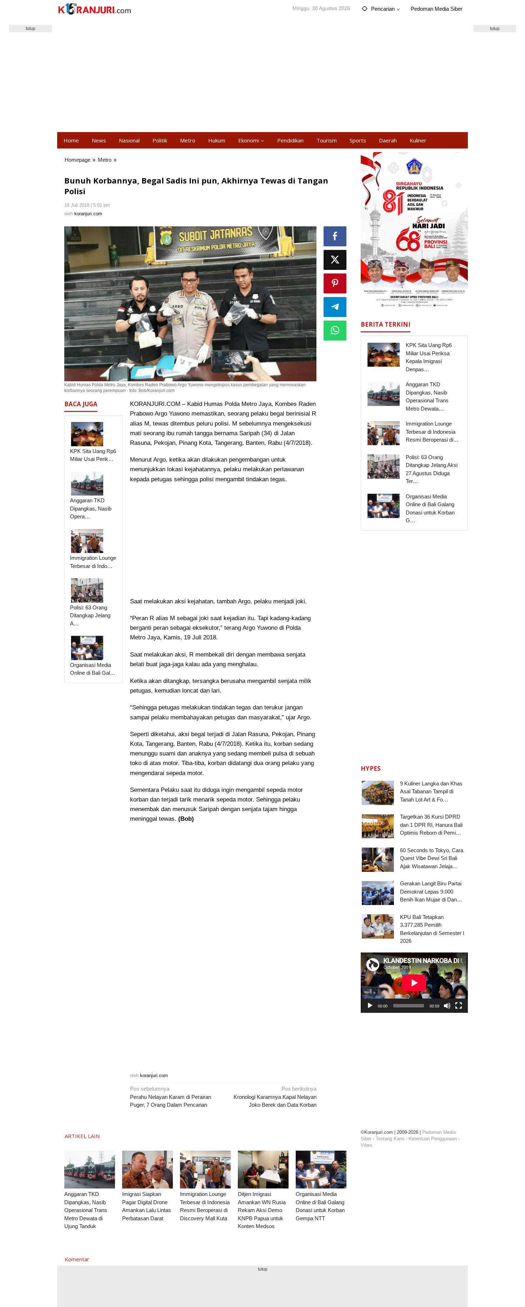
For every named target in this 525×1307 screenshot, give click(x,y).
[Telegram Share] (335, 307)
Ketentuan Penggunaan (433, 1138)
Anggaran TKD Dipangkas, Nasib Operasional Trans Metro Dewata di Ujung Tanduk (85, 1210)
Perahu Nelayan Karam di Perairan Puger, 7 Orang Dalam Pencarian (170, 1097)
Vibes (366, 1145)
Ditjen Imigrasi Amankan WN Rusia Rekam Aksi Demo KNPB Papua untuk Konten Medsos (262, 1210)
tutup (30, 28)
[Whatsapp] (335, 331)
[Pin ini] (335, 283)
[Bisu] (447, 1005)
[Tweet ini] (335, 260)
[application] (414, 982)
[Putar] (370, 1005)
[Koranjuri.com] (94, 9)
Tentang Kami (390, 1138)
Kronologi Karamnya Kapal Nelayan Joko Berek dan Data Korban (275, 1097)
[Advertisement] (262, 75)
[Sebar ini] (335, 236)
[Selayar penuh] (458, 1005)
